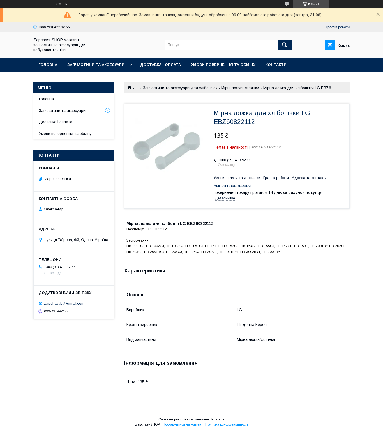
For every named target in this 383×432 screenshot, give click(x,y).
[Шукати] (285, 45)
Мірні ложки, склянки (240, 88)
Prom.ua (218, 419)
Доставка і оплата (160, 65)
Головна (47, 65)
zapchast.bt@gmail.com (64, 303)
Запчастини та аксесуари (95, 65)
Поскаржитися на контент (183, 424)
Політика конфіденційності (226, 424)
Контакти (276, 65)
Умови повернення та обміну (223, 65)
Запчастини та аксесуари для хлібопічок (180, 88)
